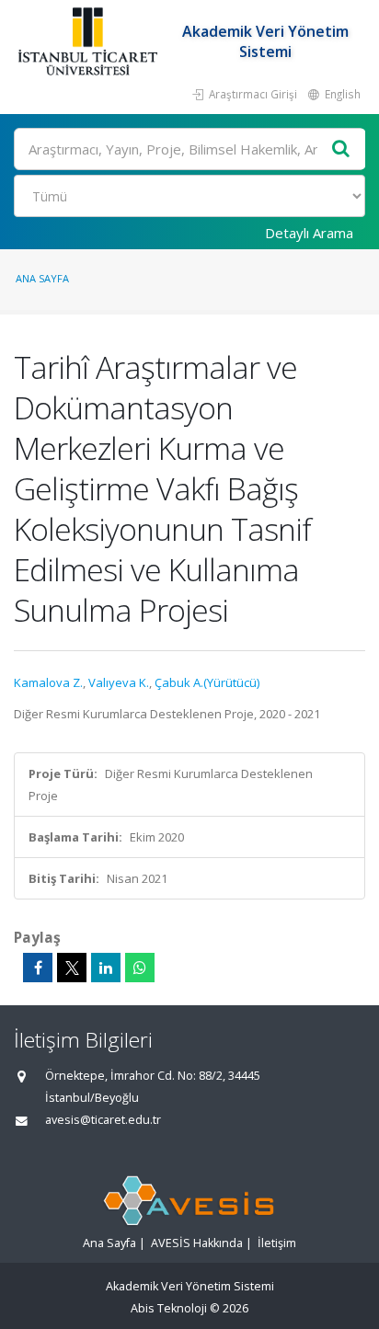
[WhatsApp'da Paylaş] (140, 967)
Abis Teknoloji (169, 1308)
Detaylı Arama (309, 232)
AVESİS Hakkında (197, 1243)
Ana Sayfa (42, 278)
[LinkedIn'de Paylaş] (106, 967)
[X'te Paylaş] (71, 967)
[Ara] (341, 149)
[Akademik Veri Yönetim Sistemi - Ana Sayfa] (90, 41)
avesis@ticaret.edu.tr (103, 1120)
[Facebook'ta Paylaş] (37, 967)
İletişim (277, 1243)
